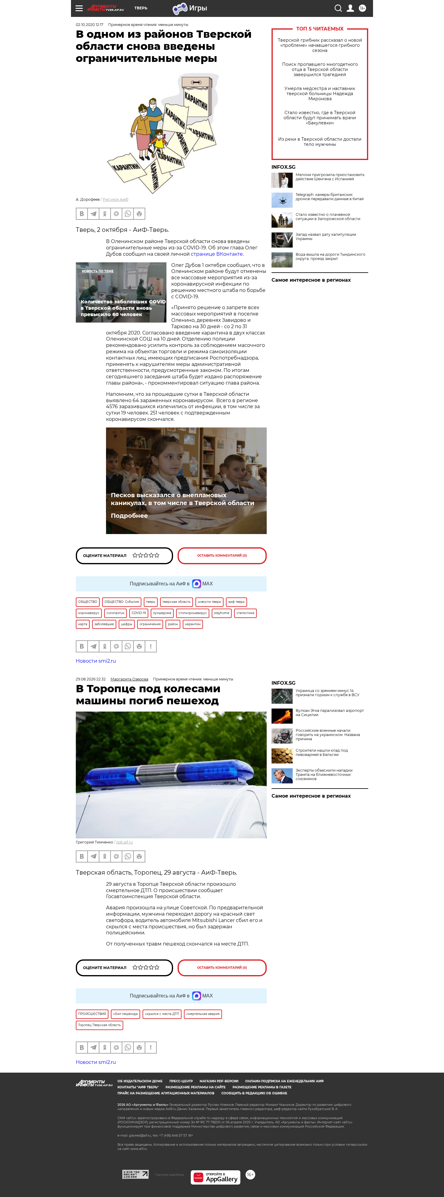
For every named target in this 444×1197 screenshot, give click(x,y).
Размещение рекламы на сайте (196, 1087)
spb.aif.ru (124, 842)
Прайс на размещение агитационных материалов (165, 1093)
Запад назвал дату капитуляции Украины (326, 236)
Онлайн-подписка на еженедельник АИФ (284, 1081)
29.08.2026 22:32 (91, 679)
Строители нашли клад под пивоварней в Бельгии (322, 752)
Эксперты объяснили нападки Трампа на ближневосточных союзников (324, 774)
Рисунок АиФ (115, 199)
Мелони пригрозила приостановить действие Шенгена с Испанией (330, 177)
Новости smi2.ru (96, 661)
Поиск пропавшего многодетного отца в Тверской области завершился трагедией (320, 69)
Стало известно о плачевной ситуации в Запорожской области (328, 217)
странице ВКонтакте (217, 254)
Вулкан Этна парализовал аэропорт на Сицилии (330, 713)
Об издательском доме (139, 1081)
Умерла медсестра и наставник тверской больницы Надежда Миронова (320, 93)
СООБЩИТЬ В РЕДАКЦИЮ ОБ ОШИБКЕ (254, 1093)
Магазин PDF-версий (219, 1081)
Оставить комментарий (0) (222, 556)
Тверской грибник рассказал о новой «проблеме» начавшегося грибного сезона (320, 45)
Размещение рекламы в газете (262, 1087)
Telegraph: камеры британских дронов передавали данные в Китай (330, 197)
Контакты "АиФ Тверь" (138, 1087)
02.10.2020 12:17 (89, 24)
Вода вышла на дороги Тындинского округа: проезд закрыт (330, 256)
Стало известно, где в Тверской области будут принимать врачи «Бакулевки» (320, 118)
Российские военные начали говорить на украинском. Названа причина (328, 734)
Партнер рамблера (169, 1174)
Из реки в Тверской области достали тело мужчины (320, 142)
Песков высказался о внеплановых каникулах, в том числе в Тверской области (182, 499)
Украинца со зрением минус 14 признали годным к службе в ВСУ (327, 693)
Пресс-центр (181, 1081)
